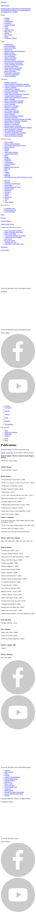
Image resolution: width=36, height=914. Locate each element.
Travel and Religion (10, 76)
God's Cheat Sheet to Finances (13, 230)
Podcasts (7, 149)
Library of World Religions (12, 144)
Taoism (6, 198)
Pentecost (7, 421)
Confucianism (8, 162)
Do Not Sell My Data (10, 787)
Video (2, 215)
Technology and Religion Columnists (15, 132)
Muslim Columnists (10, 109)
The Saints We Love (10, 242)
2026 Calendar (8, 142)
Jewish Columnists (9, 104)
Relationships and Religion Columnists (15, 121)
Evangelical (22, 8)
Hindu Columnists (9, 99)
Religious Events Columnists (12, 126)
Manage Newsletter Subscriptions (14, 792)
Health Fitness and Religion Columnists (16, 97)
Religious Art (8, 49)
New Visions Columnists (11, 111)
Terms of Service (9, 785)
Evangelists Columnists (11, 92)
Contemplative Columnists (12, 89)
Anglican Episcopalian (11, 154)
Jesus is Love (8, 239)
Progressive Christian (11, 12)
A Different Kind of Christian (13, 237)
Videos (6, 150)
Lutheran (7, 174)
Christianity (7, 160)
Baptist (6, 157)
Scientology (7, 190)
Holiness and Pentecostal (11, 167)
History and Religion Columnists (14, 101)
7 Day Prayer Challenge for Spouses (15, 235)
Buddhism (7, 159)
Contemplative (15, 8)
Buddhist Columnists (10, 82)
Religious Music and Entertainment (14, 51)
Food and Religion (9, 46)
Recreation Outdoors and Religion (14, 61)
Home (6, 430)
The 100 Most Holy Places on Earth (14, 145)
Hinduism (7, 165)
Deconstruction (8, 424)
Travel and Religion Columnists (13, 134)
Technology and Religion (11, 74)
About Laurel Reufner (10, 432)
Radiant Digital (8, 790)
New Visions (8, 35)
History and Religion (10, 54)
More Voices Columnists (11, 106)
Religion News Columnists (12, 122)
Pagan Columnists (9, 114)
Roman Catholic (9, 188)
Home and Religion (10, 71)
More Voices (8, 31)
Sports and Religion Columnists (13, 129)
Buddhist (3, 8)
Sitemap (6, 795)
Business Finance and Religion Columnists (16, 84)
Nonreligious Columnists (11, 112)
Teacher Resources (9, 211)
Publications (8, 434)
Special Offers (5, 5)
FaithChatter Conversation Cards (14, 244)
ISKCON (7, 169)
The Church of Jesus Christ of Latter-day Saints (18, 177)
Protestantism (8, 185)
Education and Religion (11, 66)
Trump (6, 417)
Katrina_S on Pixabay (7, 452)
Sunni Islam (7, 197)
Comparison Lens (9, 208)
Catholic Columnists (10, 87)
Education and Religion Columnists (14, 91)
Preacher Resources (10, 210)
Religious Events (9, 53)
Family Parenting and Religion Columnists (16, 94)
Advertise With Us (9, 780)
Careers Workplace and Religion (13, 64)
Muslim (25, 10)
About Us (7, 770)
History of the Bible (10, 234)
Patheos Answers (9, 147)
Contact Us (7, 789)
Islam (6, 170)
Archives (7, 435)
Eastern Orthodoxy (10, 164)
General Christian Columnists (13, 96)
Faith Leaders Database (11, 152)
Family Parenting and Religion (13, 68)
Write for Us (8, 782)
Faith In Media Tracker (7, 224)
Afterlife (6, 414)
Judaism (6, 172)
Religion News (8, 44)
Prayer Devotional (9, 240)
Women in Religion (10, 59)
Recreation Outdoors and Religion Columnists (17, 119)
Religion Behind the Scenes (12, 187)
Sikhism (6, 193)
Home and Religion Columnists (13, 102)
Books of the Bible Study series (13, 232)
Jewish (12, 10)
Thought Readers (6, 221)
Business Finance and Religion (13, 63)
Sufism (6, 195)
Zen (5, 200)
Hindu (8, 10)
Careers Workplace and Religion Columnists (17, 86)
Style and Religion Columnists (13, 131)
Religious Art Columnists (11, 124)
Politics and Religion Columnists (13, 116)
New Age (7, 180)
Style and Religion (9, 56)
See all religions (9, 202)
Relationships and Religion (12, 73)
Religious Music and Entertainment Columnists (18, 127)
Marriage (7, 411)
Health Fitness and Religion (12, 69)
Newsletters (4, 247)
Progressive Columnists (11, 117)
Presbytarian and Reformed (12, 183)
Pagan (6, 36)
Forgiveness (7, 407)
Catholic (8, 8)
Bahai (6, 155)
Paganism (7, 182)
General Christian (9, 25)
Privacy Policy (8, 784)
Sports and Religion (10, 48)
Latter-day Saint (18, 10)
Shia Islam (7, 192)
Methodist (7, 175)
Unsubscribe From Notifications (13, 794)
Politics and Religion (10, 58)
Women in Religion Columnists (13, 136)
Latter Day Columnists (11, 107)
